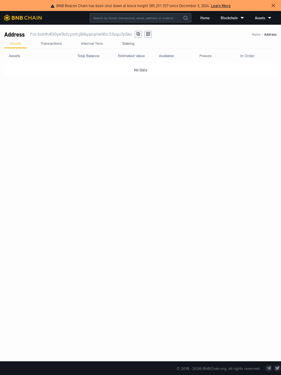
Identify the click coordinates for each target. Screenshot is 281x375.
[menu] (236, 18)
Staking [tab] (128, 43)
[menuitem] (205, 18)
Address (270, 34)
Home (205, 17)
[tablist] (140, 43)
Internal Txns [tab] (92, 43)
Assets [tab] (15, 43)
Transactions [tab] (51, 43)
